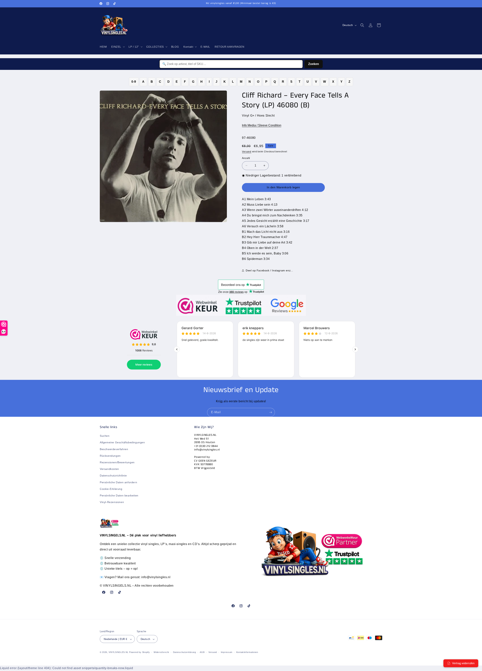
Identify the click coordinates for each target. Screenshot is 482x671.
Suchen (105, 435)
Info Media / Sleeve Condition (261, 125)
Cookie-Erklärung (111, 488)
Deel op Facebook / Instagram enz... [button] (269, 270)
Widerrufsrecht (161, 652)
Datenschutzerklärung (184, 652)
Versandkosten (109, 469)
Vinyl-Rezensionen (112, 502)
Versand (246, 151)
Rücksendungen (110, 455)
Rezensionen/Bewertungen (117, 462)
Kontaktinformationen (247, 652)
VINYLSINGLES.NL (119, 652)
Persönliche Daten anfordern (118, 482)
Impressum (226, 652)
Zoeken (313, 64)
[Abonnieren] (270, 412)
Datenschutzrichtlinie (113, 475)
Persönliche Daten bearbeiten (119, 495)
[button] (117, 47)
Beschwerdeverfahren (114, 449)
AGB (202, 652)
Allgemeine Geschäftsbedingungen (122, 442)
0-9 (133, 81)
